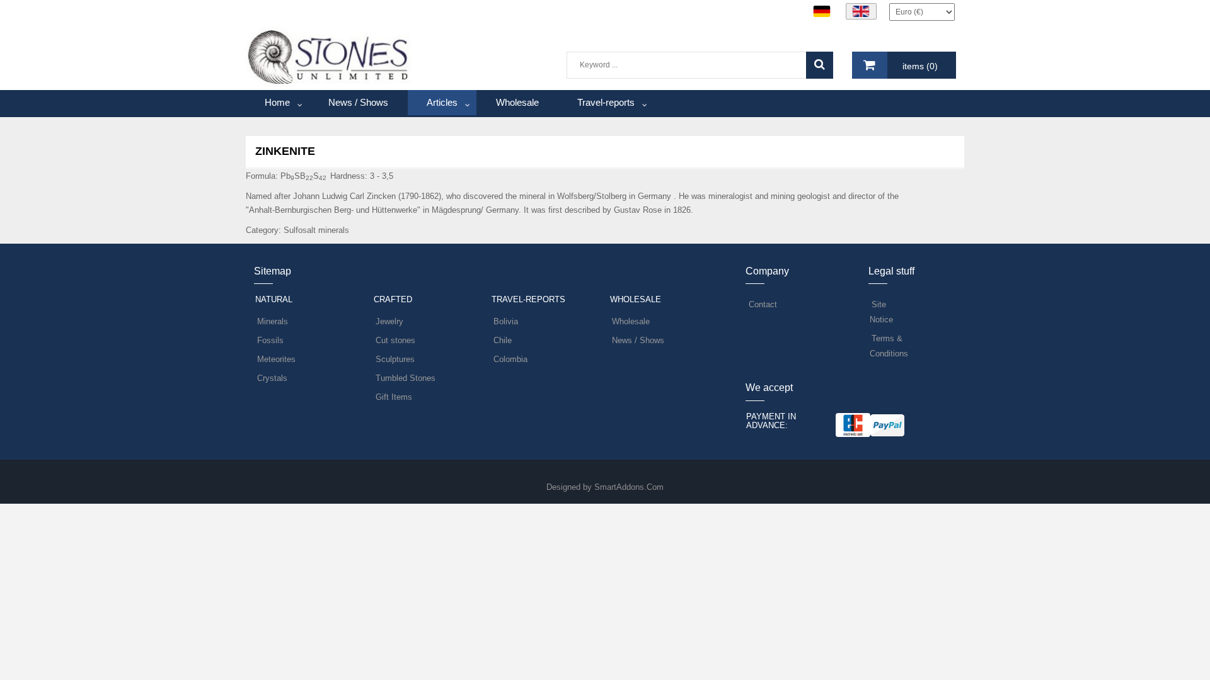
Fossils (270, 340)
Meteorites (276, 359)
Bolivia (505, 321)
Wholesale (631, 321)
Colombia (510, 359)
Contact (763, 304)
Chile (502, 340)
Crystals (272, 378)
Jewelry (389, 321)
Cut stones (395, 340)
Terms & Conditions (889, 346)
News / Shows (638, 340)
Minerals (272, 321)
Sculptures (395, 359)
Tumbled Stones (405, 378)
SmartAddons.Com (629, 487)
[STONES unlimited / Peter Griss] (329, 56)
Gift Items (394, 397)
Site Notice (881, 312)
